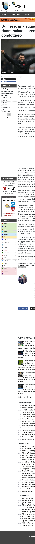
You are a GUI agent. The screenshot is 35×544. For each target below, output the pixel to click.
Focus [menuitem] (27, 14)
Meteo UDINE (9, 198)
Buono (5, 102)
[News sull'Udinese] (13, 5)
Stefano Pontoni (23, 265)
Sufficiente (6, 105)
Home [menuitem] (3, 14)
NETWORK (32, 536)
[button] (9, 114)
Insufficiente (6, 107)
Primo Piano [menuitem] (15, 14)
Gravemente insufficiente (6, 110)
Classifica (5, 220)
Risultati (9, 118)
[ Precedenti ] (9, 193)
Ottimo (5, 100)
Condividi (24, 308)
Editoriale (25, 263)
